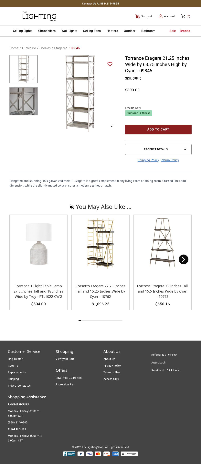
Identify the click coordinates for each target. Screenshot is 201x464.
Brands (185, 31)
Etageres (60, 48)
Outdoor (129, 31)
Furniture (29, 48)
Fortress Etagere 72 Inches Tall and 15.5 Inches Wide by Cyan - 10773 (162, 291)
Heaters (112, 31)
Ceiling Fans (92, 31)
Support (146, 16)
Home (13, 48)
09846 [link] (75, 48)
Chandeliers (47, 31)
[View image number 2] (23, 101)
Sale (172, 31)
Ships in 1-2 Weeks (138, 113)
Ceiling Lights (22, 31)
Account (169, 16)
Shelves (45, 48)
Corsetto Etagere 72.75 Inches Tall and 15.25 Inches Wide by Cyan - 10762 (100, 291)
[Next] (183, 259)
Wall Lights (69, 31)
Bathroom (148, 31)
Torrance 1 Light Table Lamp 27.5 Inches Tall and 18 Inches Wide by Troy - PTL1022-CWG (38, 291)
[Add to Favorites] (110, 64)
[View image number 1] (23, 69)
